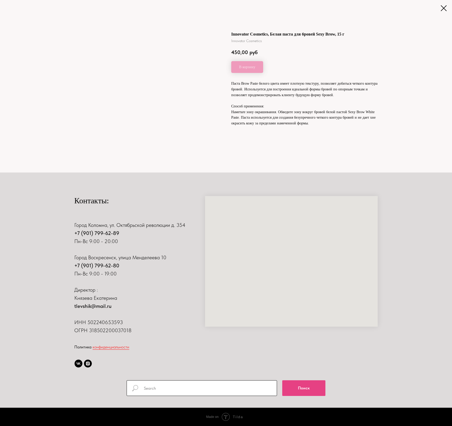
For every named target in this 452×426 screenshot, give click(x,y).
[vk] (78, 363)
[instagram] (88, 363)
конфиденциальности (111, 346)
